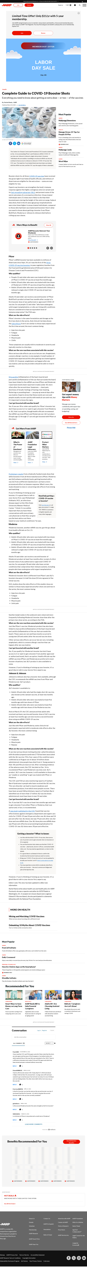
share (46, 1066)
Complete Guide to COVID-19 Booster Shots (36, 93)
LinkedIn (18, 143)
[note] (29, 139)
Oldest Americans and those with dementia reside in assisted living (53, 1013)
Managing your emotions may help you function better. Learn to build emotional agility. (17, 455)
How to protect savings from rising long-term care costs (13, 1012)
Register (60, 5)
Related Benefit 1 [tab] (28, 248)
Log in (39, 1030)
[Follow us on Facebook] (69, 1258)
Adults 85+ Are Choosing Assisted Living (52, 1006)
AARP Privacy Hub (12, 1255)
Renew (43, 33)
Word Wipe (63, 161)
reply (15, 1066)
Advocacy (28, 1001)
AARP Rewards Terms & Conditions (10, 1258)
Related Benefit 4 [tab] (34, 248)
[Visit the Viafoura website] (51, 1129)
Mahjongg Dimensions (67, 120)
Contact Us (47, 1218)
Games (60, 118)
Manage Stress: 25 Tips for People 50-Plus (69, 133)
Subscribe (71, 417)
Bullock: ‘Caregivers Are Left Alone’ (72, 1005)
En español (22, 105)
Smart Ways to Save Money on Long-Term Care (13, 1006)
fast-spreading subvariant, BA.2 (23, 192)
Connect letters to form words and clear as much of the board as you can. (71, 165)
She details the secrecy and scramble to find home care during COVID (72, 1011)
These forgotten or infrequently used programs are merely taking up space (23, 970)
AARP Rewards (33, 1233)
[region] (33, 1081)
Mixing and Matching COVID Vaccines (27, 916)
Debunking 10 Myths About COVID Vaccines (29, 925)
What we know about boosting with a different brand (24, 919)
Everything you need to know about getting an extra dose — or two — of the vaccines (42, 97)
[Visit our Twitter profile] (74, 1258)
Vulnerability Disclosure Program (9, 1261)
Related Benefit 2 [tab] (30, 248)
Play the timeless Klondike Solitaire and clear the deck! (18, 981)
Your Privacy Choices (35, 1261)
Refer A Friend (48, 1235)
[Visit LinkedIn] (84, 1258)
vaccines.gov (45, 505)
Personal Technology (9, 964)
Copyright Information (29, 1258)
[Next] (51, 248)
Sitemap (2, 1255)
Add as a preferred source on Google (29, 143)
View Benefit (32, 240)
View (15, 462)
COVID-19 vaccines (36, 176)
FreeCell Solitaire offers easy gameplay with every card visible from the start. (24, 951)
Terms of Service (24, 1255)
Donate (31, 1222)
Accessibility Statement (38, 1255)
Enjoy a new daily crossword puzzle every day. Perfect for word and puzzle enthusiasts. (27, 960)
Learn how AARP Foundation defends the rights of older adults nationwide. (32, 455)
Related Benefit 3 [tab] (32, 248)
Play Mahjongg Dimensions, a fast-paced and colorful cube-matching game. (70, 124)
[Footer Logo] (9, 1224)
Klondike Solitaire (9, 978)
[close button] (78, 13)
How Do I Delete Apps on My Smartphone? (19, 967)
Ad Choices (24, 1261)
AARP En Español (49, 1224)
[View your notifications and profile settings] (54, 1043)
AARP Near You (33, 1244)
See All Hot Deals (9, 1203)
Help (75, 5)
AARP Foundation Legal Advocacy (32, 445)
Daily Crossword (8, 957)
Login (67, 5)
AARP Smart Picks (34, 1239)
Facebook (10, 143)
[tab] (19, 1043)
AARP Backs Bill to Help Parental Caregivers (32, 1006)
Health (4, 89)
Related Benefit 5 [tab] (36, 248)
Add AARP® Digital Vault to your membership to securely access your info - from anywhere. (46, 454)
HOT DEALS (9, 1196)
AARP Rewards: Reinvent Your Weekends (39, 232)
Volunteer (32, 1226)
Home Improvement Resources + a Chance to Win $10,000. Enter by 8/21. (40, 1)
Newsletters (47, 1229)
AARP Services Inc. (63, 1235)
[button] (79, 5)
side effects (16, 323)
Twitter (14, 143)
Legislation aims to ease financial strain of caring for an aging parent (33, 1013)
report (51, 1066)
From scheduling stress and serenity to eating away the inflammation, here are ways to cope (70, 139)
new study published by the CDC (22, 811)
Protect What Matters (45, 444)
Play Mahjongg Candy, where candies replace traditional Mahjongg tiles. (69, 154)
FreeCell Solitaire (9, 948)
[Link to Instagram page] (79, 1258)
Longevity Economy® (75, 1244)
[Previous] (47, 248)
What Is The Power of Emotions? (17, 445)
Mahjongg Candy (65, 150)
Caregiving (8, 1001)
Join (22, 33)
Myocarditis (13, 377)
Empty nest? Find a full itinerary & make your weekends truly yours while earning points (38, 236)
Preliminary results (16, 474)
